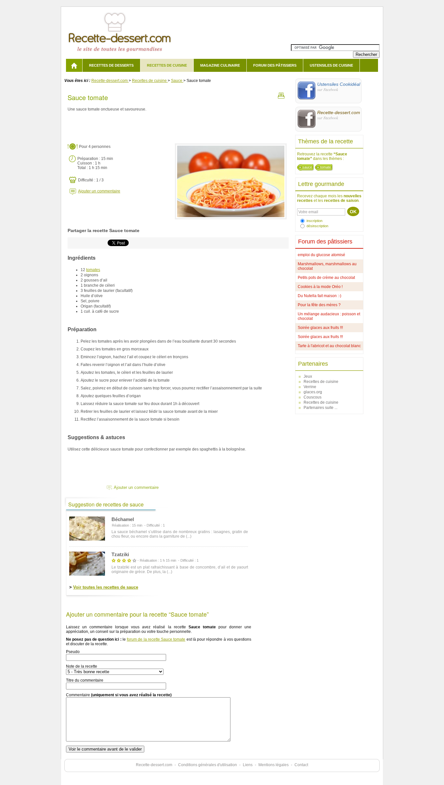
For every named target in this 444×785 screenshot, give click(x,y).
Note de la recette (81, 666)
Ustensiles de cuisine (331, 65)
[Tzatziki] (87, 564)
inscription (314, 221)
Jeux (308, 376)
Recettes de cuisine (167, 65)
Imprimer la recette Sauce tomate (281, 95)
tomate (325, 167)
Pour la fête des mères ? (319, 305)
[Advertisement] (178, 127)
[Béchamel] (87, 529)
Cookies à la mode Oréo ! (320, 286)
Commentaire (119, 695)
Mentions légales (273, 765)
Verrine (310, 387)
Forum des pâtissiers (274, 65)
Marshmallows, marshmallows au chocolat (327, 266)
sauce (307, 167)
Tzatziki (120, 554)
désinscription (317, 226)
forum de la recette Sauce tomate (156, 639)
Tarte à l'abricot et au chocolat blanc (329, 346)
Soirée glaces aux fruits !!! (320, 327)
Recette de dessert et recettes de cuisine (120, 32)
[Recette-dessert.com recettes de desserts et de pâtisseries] (74, 65)
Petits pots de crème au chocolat (326, 277)
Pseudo (73, 651)
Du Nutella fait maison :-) (319, 296)
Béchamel (122, 519)
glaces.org (313, 392)
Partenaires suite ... (320, 407)
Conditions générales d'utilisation (207, 765)
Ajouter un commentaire (99, 191)
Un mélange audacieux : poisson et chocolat (329, 316)
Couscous (312, 397)
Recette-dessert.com (154, 765)
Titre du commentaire (84, 680)
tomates (93, 270)
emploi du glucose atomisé (321, 255)
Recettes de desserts (111, 65)
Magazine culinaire (220, 65)
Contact (301, 765)
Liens (248, 765)
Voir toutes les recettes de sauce (105, 587)
